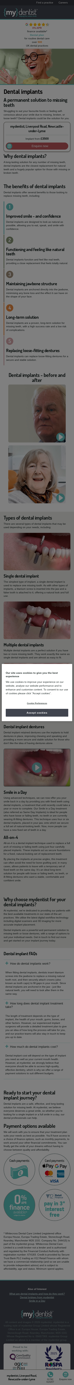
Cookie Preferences (37, 703)
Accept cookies (37, 712)
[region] (37, 692)
